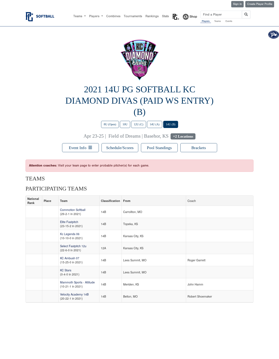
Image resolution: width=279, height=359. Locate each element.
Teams (217, 21)
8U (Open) (110, 124)
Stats (165, 16)
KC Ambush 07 (69, 258)
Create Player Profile (259, 4)
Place (47, 201)
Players (206, 21)
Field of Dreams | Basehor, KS (138, 136)
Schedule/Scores (120, 147)
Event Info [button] (78, 147)
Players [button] (94, 16)
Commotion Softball (72, 210)
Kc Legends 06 (69, 234)
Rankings (152, 16)
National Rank (33, 201)
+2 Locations (183, 136)
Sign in (237, 4)
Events (228, 21)
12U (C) (138, 124)
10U (125, 124)
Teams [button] (78, 16)
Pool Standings (159, 147)
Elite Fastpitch (69, 222)
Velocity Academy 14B (74, 294)
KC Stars (65, 270)
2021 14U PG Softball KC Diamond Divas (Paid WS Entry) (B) (139, 100)
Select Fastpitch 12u (73, 246)
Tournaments (133, 16)
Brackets (198, 147)
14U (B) (170, 124)
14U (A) (155, 124)
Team (63, 201)
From (126, 201)
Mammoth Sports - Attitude (77, 282)
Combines (113, 16)
